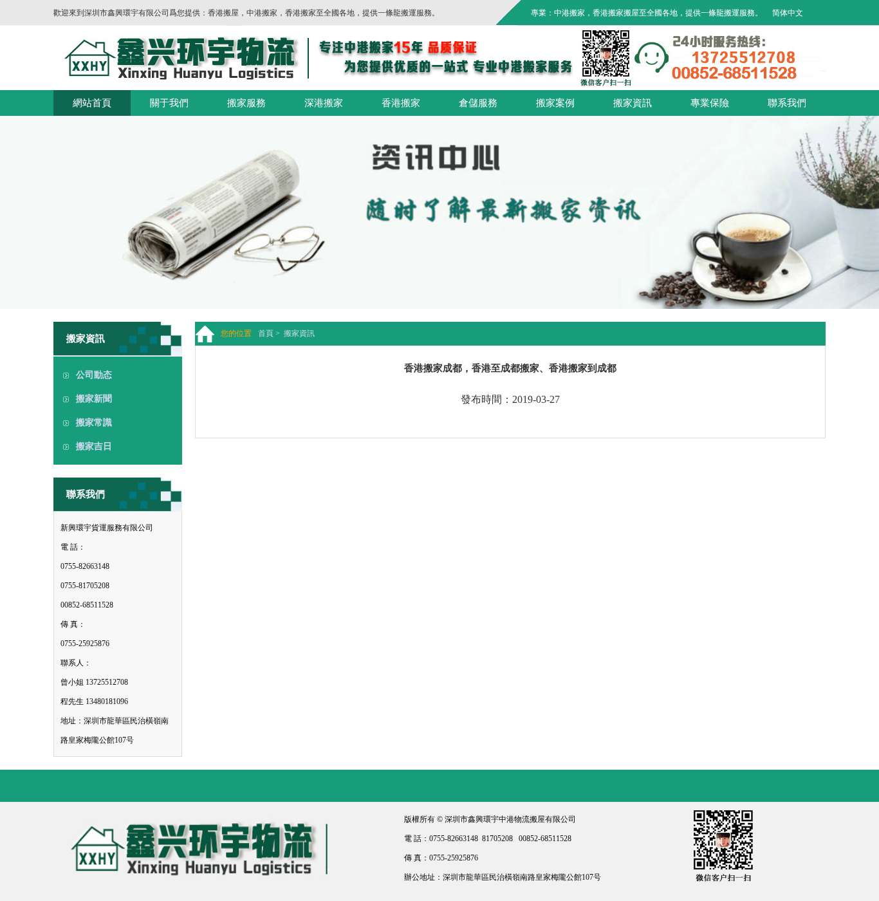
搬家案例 (555, 103)
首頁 (265, 333)
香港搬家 (401, 103)
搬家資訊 (632, 103)
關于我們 (169, 103)
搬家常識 (94, 422)
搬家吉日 (94, 446)
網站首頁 (92, 103)
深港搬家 (323, 103)
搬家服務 (246, 103)
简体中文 (787, 12)
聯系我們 (787, 103)
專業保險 (709, 103)
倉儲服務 (478, 103)
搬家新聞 (94, 399)
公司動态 (94, 375)
